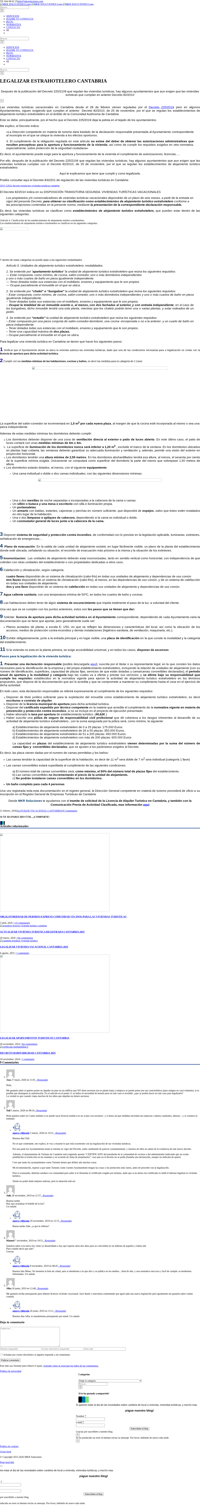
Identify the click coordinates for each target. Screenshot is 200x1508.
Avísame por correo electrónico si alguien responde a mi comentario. (36, 1354)
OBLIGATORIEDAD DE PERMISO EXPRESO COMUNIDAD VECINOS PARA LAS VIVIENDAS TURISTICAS (63, 916)
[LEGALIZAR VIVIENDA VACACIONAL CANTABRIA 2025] (19, 940)
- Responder (41, 1080)
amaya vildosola (20, 1133)
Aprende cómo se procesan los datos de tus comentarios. (71, 1365)
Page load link (7, 1462)
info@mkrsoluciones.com (30, 1)
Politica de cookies (9, 1446)
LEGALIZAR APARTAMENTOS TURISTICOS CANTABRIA (34, 1038)
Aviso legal (5, 1451)
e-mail (80, 1422)
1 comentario (22, 953)
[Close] (1, 1465)
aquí (93, 664)
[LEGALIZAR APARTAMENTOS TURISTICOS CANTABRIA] (54, 1032)
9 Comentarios (70, 810)
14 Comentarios (22, 923)
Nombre (81, 1416)
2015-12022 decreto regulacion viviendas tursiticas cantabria (30, 185)
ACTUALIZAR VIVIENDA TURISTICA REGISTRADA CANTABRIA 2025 (42, 931)
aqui (146, 804)
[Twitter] (80, 1400)
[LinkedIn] (83, 1400)
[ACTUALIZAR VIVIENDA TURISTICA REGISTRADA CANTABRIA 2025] (23, 925)
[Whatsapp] (87, 1400)
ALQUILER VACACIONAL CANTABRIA (39, 810)
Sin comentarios (25, 938)
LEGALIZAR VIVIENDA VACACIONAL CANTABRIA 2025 (34, 946)
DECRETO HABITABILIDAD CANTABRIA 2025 (28, 1053)
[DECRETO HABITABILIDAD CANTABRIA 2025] (14, 1047)
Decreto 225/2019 (161, 107)
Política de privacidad (10, 1371)
